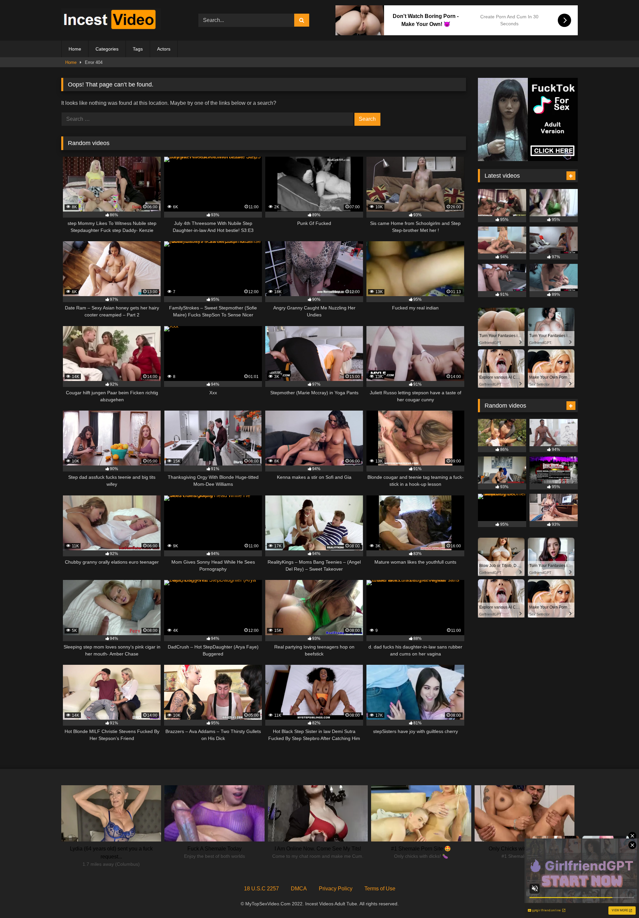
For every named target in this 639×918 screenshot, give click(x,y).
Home (75, 49)
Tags (138, 49)
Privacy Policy (335, 888)
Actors (163, 49)
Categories (107, 49)
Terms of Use (379, 888)
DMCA (299, 888)
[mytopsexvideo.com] (111, 20)
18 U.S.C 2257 (261, 888)
